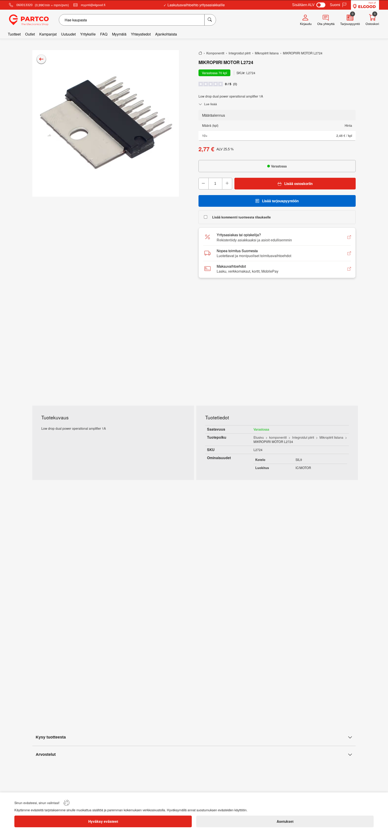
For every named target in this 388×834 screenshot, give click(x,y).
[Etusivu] (200, 53)
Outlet (30, 34)
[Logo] (29, 20)
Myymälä (119, 34)
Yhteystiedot (141, 34)
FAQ (104, 34)
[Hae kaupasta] (210, 19)
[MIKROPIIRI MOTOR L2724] (105, 123)
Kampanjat (48, 34)
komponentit (278, 437)
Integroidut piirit (303, 437)
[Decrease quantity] (204, 183)
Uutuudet (68, 34)
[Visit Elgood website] (365, 5)
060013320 (24, 5)
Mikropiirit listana (331, 437)
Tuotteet (14, 34)
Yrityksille (88, 34)
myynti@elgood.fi (93, 5)
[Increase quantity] (227, 183)
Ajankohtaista (166, 34)
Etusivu (259, 437)
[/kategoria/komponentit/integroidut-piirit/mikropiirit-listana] (41, 59)
